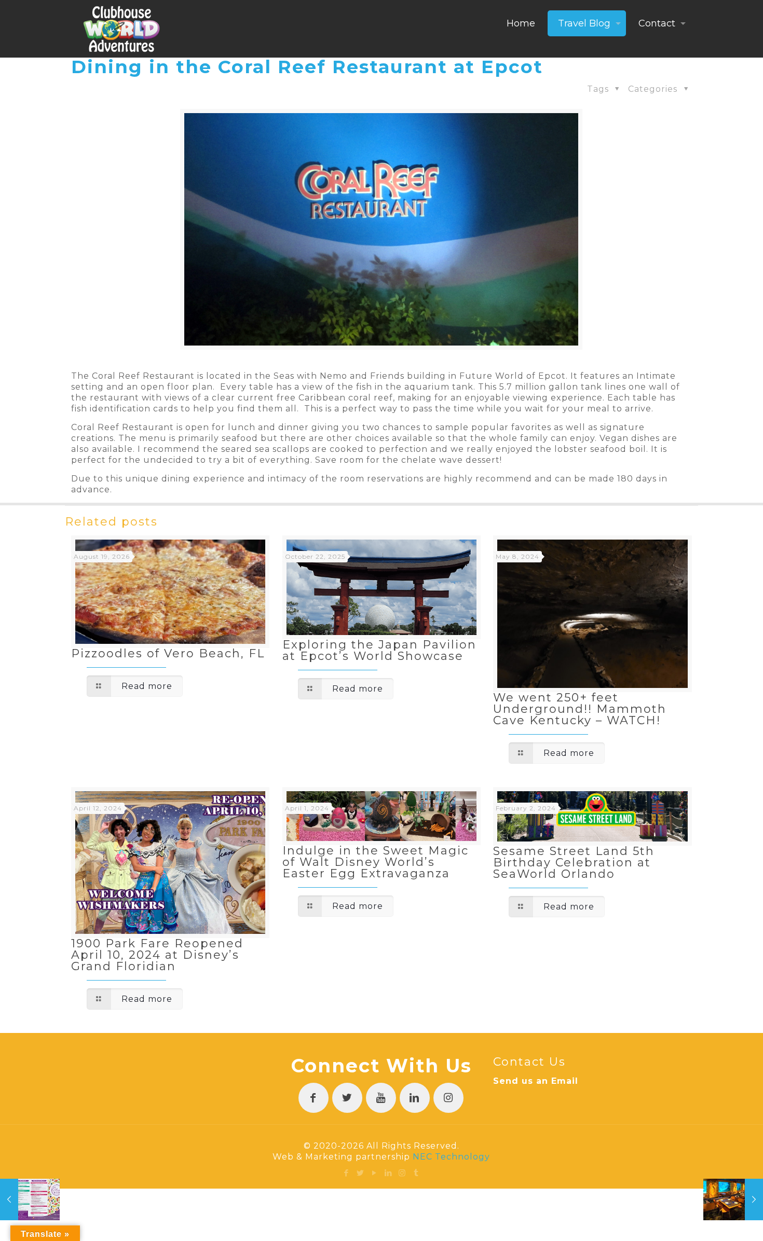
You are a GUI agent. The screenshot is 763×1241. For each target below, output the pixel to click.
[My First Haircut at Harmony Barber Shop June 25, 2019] (30, 1199)
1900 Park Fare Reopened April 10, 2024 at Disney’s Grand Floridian (157, 954)
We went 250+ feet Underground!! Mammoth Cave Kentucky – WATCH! (579, 709)
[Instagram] (402, 1173)
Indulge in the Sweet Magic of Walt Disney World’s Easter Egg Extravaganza (375, 862)
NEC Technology (451, 1157)
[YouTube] (374, 1173)
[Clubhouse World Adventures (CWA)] (121, 28)
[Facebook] (346, 1173)
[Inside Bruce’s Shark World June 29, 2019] (733, 1199)
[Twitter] (360, 1173)
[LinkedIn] (388, 1173)
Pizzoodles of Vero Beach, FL (168, 653)
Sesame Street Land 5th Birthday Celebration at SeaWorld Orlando (574, 862)
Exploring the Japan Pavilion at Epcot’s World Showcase (379, 650)
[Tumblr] (416, 1173)
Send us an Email (535, 1081)
